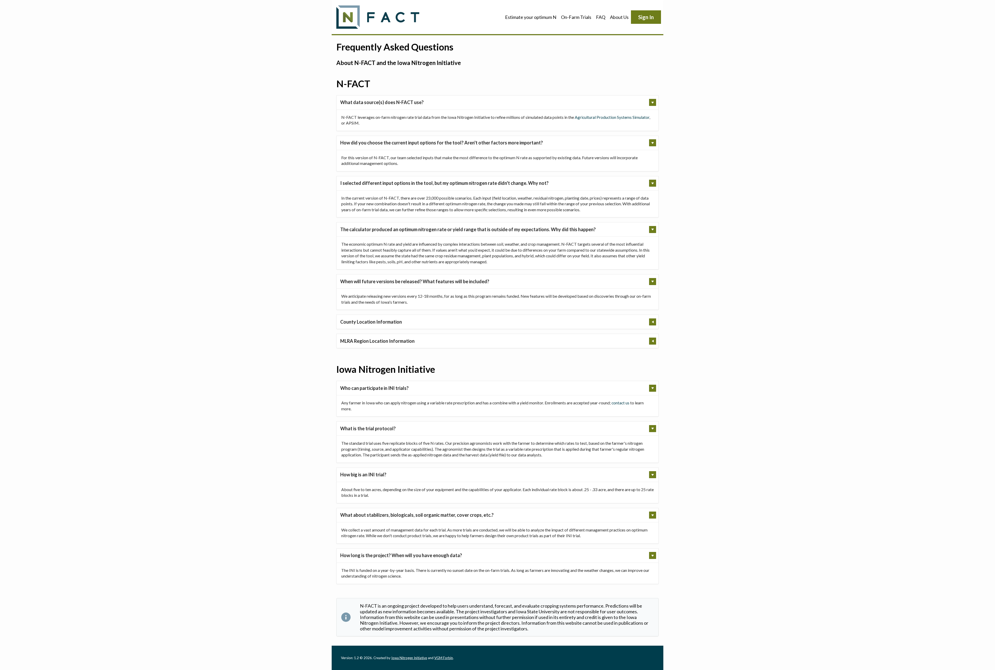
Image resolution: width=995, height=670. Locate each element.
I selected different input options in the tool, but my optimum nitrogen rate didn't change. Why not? (444, 183)
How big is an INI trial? (363, 474)
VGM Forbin (443, 658)
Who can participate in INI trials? (374, 388)
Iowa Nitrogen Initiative (409, 658)
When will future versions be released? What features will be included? (414, 281)
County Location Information (371, 322)
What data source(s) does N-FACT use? (382, 102)
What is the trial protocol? (368, 428)
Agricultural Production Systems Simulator (612, 117)
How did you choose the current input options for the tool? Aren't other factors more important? (441, 142)
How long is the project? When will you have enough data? (401, 555)
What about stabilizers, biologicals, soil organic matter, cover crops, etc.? (417, 515)
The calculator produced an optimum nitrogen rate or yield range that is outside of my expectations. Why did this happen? (468, 229)
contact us (620, 402)
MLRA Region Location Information (377, 341)
